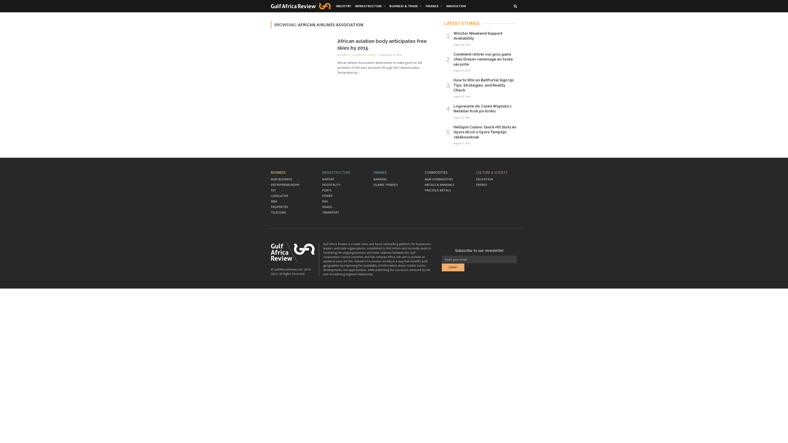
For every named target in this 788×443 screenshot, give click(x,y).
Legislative (279, 196)
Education (484, 179)
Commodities (436, 172)
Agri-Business (281, 179)
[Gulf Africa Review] (301, 6)
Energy (481, 185)
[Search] (515, 6)
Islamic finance (385, 185)
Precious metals (438, 190)
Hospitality (331, 185)
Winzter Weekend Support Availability (478, 35)
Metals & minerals (439, 185)
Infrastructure (368, 6)
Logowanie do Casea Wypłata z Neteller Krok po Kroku (483, 108)
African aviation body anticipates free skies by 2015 (382, 44)
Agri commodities (439, 179)
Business (343, 54)
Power (327, 196)
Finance (432, 6)
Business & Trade (403, 6)
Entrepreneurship (285, 185)
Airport (328, 179)
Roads (327, 207)
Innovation (456, 6)
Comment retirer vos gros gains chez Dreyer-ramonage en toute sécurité (483, 59)
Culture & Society (492, 172)
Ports (327, 190)
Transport (330, 212)
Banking (380, 179)
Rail (325, 201)
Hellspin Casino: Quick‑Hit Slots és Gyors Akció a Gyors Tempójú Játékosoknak (485, 132)
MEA (274, 201)
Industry (343, 6)
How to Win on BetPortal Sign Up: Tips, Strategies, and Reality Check (484, 85)
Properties (279, 207)
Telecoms (278, 212)
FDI (273, 190)
